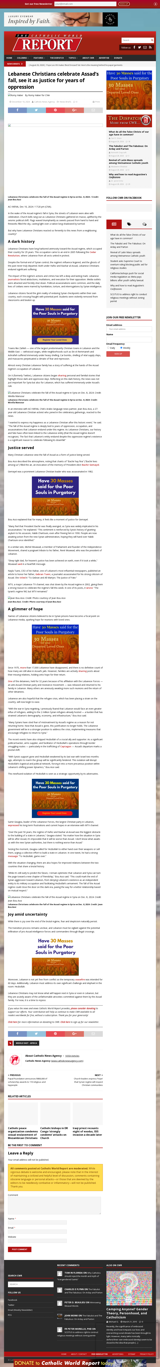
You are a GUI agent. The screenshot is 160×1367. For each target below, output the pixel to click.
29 (129, 184)
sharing (62, 375)
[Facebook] (134, 47)
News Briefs (13, 64)
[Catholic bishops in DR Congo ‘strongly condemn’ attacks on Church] (55, 1113)
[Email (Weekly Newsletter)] (145, 47)
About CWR (88, 58)
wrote (89, 587)
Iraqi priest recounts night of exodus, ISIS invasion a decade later (87, 1131)
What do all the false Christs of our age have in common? (129, 133)
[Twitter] (139, 47)
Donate (118, 58)
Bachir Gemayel (90, 464)
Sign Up (124, 4)
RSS (10, 1315)
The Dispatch (57, 58)
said (20, 564)
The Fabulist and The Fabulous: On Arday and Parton (128, 147)
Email (11, 1227)
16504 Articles (72, 1055)
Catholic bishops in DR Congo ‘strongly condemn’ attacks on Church (54, 1133)
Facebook (12, 1300)
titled (23, 577)
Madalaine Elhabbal (119, 166)
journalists (14, 279)
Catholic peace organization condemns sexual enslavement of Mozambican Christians (23, 1133)
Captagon (65, 746)
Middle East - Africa (26, 1043)
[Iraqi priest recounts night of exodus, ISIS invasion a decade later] (88, 1113)
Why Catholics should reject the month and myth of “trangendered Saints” (79, 1276)
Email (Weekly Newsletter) (20, 1310)
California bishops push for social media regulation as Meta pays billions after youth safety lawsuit (127, 277)
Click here (13, 1021)
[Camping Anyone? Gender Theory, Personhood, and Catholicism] (129, 1288)
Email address (114, 324)
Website (12, 1236)
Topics (72, 58)
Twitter (11, 1305)
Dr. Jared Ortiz (117, 181)
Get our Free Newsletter (38, 3)
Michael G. (114, 1321)
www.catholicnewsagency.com (67, 1060)
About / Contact (79, 1354)
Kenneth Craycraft (118, 152)
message (13, 856)
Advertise (104, 58)
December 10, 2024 (21, 101)
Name (11, 1218)
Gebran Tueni (42, 574)
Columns (22, 58)
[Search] (152, 40)
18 (129, 141)
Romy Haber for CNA (39, 95)
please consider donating (83, 1008)
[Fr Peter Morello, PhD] (59, 1330)
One (10, 681)
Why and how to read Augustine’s (128, 176)
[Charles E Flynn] (59, 1290)
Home (9, 58)
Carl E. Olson (116, 138)
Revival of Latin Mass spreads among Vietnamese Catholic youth (128, 161)
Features (38, 58)
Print (97, 101)
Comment (13, 1194)
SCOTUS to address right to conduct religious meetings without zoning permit (128, 298)
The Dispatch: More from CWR (129, 121)
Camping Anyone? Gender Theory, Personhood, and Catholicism (127, 1313)
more (23, 667)
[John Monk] (59, 1317)
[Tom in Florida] (59, 1274)
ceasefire (80, 979)
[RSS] (150, 47)
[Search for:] (136, 40)
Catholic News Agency (44, 101)
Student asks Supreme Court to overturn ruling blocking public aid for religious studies (129, 265)
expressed (13, 825)
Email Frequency (115, 343)
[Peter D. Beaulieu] (59, 1304)
